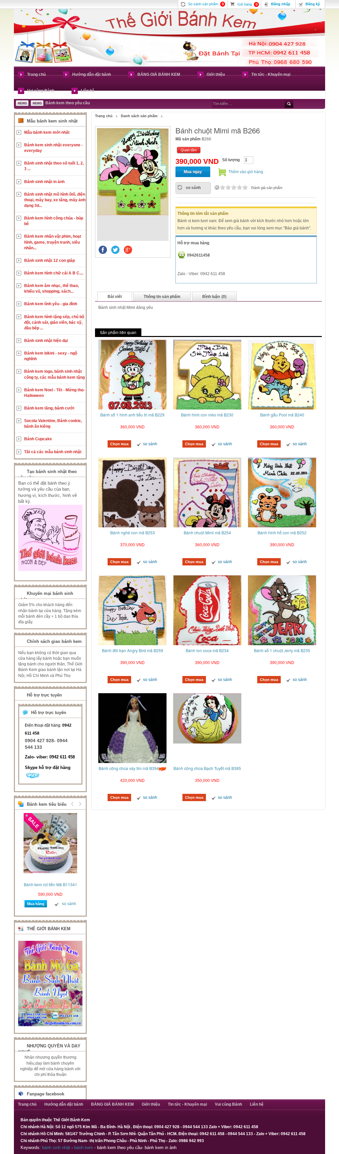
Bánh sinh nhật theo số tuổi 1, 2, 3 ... (54, 166)
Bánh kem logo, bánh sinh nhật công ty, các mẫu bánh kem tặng (54, 374)
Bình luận (214, 296)
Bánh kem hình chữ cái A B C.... (53, 273)
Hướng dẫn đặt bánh (91, 74)
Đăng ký (313, 4)
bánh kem (83, 1147)
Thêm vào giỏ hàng (245, 171)
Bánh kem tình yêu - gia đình (50, 304)
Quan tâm (189, 150)
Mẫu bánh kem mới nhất (47, 132)
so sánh (193, 187)
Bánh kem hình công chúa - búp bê (53, 221)
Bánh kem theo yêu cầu (67, 103)
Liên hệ (87, 90)
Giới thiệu (216, 74)
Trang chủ (36, 74)
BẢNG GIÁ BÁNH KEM (158, 74)
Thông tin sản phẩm (162, 296)
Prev (72, 803)
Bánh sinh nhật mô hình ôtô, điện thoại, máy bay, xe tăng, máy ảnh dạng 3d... (54, 200)
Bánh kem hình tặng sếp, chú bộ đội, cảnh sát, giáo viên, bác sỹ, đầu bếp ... (54, 322)
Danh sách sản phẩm (139, 116)
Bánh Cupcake (38, 439)
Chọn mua (119, 444)
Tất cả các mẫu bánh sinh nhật (52, 452)
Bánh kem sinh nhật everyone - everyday (53, 148)
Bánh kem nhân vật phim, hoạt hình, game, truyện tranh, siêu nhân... (52, 242)
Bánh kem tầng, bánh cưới (49, 408)
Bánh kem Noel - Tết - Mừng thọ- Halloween (54, 393)
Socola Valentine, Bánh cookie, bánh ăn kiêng (53, 423)
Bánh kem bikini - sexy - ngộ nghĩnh (50, 356)
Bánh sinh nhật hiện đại (46, 340)
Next (79, 803)
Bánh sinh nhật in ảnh (44, 181)
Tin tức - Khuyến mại (270, 74)
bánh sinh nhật (56, 1147)
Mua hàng (35, 904)
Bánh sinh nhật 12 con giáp (49, 260)
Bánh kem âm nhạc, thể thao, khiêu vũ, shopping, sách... (51, 288)
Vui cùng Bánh (40, 90)
